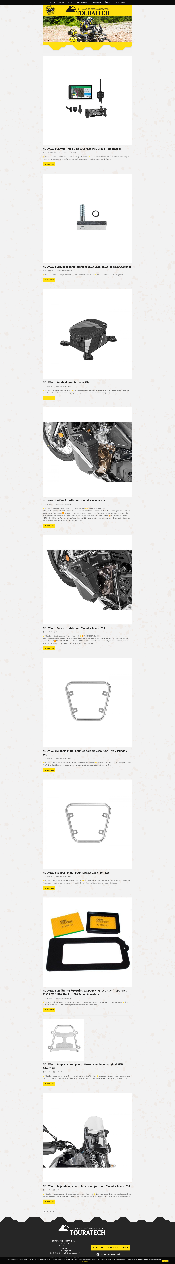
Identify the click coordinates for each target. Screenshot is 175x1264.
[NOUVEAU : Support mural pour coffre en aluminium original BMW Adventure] (63, 1040)
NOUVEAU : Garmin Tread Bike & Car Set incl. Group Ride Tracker (82, 148)
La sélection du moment (68, 153)
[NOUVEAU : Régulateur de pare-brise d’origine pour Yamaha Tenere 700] (87, 1137)
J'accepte (165, 1261)
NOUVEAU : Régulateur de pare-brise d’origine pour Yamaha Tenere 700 (86, 1186)
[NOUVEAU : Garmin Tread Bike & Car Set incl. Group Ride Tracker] (87, 100)
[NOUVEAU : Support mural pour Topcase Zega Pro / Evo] (87, 824)
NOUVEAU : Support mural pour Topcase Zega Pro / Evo (76, 872)
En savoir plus (49, 164)
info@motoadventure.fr (72, 1253)
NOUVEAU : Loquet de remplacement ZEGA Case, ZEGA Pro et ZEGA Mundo (87, 266)
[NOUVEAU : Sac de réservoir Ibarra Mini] (87, 334)
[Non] (173, 1260)
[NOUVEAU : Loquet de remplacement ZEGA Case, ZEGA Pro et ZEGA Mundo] (87, 218)
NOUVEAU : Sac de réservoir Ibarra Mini (66, 382)
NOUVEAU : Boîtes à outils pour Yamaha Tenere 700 (74, 500)
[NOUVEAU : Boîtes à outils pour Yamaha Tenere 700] (87, 452)
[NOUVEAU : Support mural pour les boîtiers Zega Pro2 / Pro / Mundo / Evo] (87, 702)
